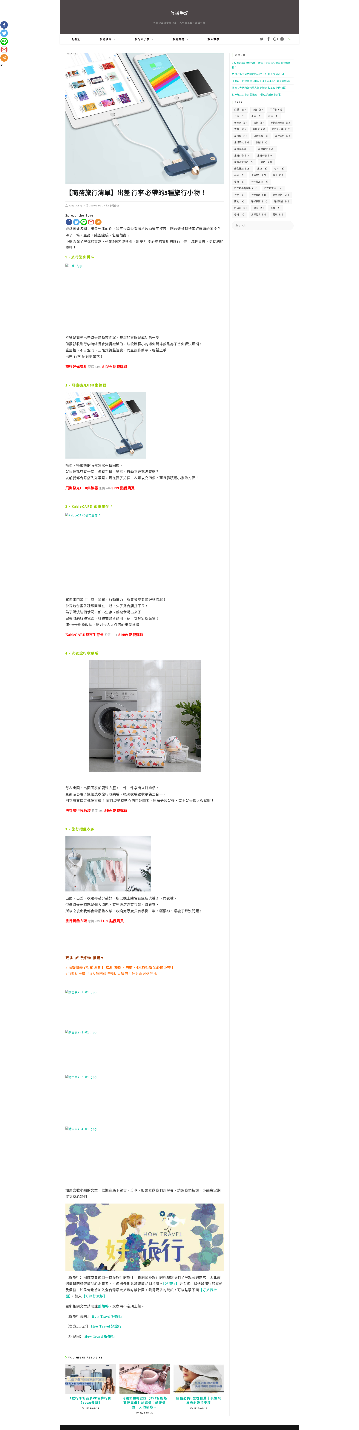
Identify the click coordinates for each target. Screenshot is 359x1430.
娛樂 (259, 122)
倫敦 (256, 116)
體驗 (278, 214)
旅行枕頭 (261, 135)
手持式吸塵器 (280, 122)
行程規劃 (281, 195)
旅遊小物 (242, 155)
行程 (239, 195)
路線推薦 (259, 201)
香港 (239, 214)
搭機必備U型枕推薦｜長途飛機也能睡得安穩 (198, 1400)
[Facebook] (69, 222)
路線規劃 (281, 201)
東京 (262, 168)
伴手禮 (276, 109)
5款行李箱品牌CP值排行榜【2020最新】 (90, 1400)
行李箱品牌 (260, 181)
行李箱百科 (273, 188)
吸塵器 (240, 122)
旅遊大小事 (242, 149)
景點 (266, 162)
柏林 (279, 168)
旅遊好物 (114, 205)
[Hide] (1, 65)
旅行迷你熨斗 (83, 257)
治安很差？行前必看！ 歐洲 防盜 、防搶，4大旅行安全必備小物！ (121, 967)
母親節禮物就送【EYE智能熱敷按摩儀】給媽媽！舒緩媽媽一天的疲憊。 (144, 1402)
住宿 (239, 116)
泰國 (239, 175)
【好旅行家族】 (94, 1296)
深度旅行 (258, 175)
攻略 (240, 129)
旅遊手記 (179, 13)
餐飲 (259, 208)
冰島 (273, 116)
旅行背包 (282, 135)
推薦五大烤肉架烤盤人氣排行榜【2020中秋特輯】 (260, 87)
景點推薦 (242, 168)
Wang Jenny (75, 205)
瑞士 (278, 175)
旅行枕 (240, 135)
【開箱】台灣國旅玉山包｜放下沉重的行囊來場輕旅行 (262, 81)
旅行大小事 (281, 129)
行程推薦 (258, 195)
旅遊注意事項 (244, 162)
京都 (258, 109)
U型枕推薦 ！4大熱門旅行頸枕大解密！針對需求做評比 (112, 974)
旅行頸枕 (241, 142)
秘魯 (239, 181)
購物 (239, 201)
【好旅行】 (171, 1284)
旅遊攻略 (265, 155)
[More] (98, 222)
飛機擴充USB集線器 (89, 385)
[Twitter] (76, 222)
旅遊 (262, 142)
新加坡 (259, 129)
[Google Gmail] (91, 222)
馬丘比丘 (258, 214)
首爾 (276, 208)
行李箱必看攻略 (245, 188)
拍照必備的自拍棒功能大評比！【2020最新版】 (258, 74)
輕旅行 (240, 208)
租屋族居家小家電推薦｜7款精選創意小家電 (256, 94)
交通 (240, 109)
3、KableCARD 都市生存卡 (89, 506)
